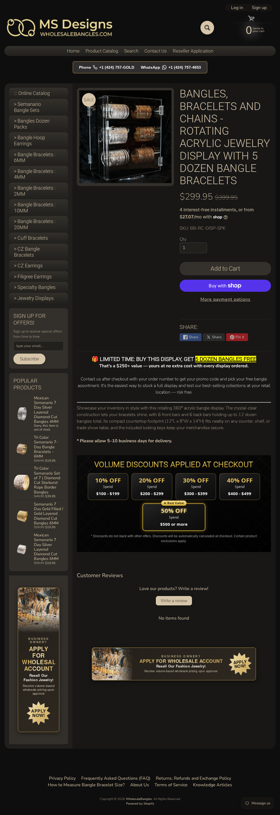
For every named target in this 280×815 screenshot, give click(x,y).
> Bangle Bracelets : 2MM (35, 191)
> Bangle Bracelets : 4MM (35, 174)
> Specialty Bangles (35, 287)
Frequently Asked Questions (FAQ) (115, 778)
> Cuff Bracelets (31, 238)
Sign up (259, 7)
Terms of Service (171, 785)
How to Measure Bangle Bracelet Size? (86, 785)
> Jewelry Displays (34, 298)
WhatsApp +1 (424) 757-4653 (171, 67)
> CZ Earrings (28, 265)
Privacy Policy (62, 778)
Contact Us (155, 51)
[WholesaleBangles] (59, 27)
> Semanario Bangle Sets (27, 107)
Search (131, 51)
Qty (183, 239)
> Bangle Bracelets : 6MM (35, 157)
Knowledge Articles (212, 785)
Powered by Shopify (140, 804)
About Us (139, 785)
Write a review (174, 601)
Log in (237, 7)
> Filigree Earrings (33, 276)
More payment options (225, 299)
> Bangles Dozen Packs (31, 124)
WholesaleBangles (139, 799)
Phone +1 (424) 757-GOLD (106, 67)
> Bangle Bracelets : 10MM (35, 207)
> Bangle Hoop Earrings (29, 140)
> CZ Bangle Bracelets (27, 252)
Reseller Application (193, 51)
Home (73, 51)
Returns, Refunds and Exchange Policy (193, 778)
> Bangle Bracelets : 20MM (35, 224)
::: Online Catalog (32, 93)
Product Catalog (102, 51)
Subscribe (29, 359)
